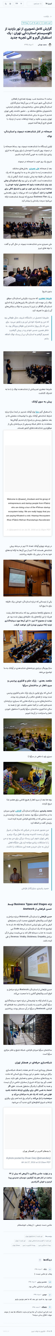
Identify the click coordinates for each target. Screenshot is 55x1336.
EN (17, 3)
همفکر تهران (16, 1245)
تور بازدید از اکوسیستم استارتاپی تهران (39, 1241)
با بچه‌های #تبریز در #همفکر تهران (37, 1151)
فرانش (18, 811)
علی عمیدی (34, 168)
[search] (35, 4)
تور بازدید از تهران (20, 1241)
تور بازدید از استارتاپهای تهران (34, 1236)
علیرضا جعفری (45, 298)
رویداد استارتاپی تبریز (44, 1245)
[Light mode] (10, 3)
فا (21, 3)
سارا (37, 412)
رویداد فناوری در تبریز (29, 1245)
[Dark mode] (6, 3)
